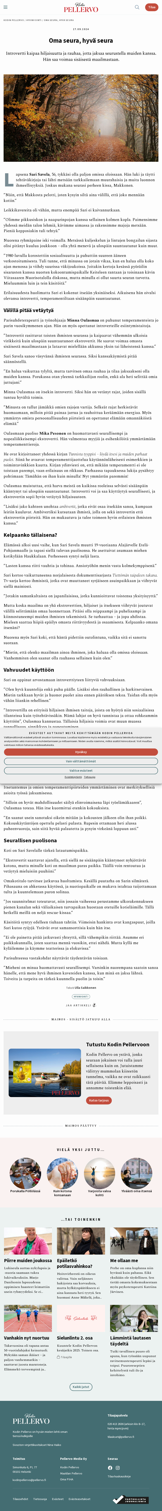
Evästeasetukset (79, 1499)
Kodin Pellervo (14, 20)
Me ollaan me (124, 1261)
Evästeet (57, 1499)
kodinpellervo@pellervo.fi (29, 1480)
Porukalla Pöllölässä (25, 1191)
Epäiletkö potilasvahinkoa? (74, 1264)
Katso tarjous (99, 1100)
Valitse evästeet (81, 771)
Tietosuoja (89, 777)
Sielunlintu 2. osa (75, 1338)
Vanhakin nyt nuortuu (26, 1338)
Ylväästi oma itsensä (137, 1191)
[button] (7, 7)
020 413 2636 (116, 1424)
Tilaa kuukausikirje (119, 1476)
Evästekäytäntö (73, 777)
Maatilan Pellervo (71, 1473)
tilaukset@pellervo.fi (121, 1437)
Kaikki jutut (81, 1387)
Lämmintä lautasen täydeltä (130, 1341)
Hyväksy (81, 752)
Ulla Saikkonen (85, 988)
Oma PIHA (66, 1479)
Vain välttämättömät (81, 761)
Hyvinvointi (33, 20)
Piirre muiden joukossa (28, 1261)
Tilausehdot (20, 1499)
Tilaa (151, 7)
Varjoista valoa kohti (99, 1193)
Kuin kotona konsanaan (62, 1193)
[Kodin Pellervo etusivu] (81, 7)
